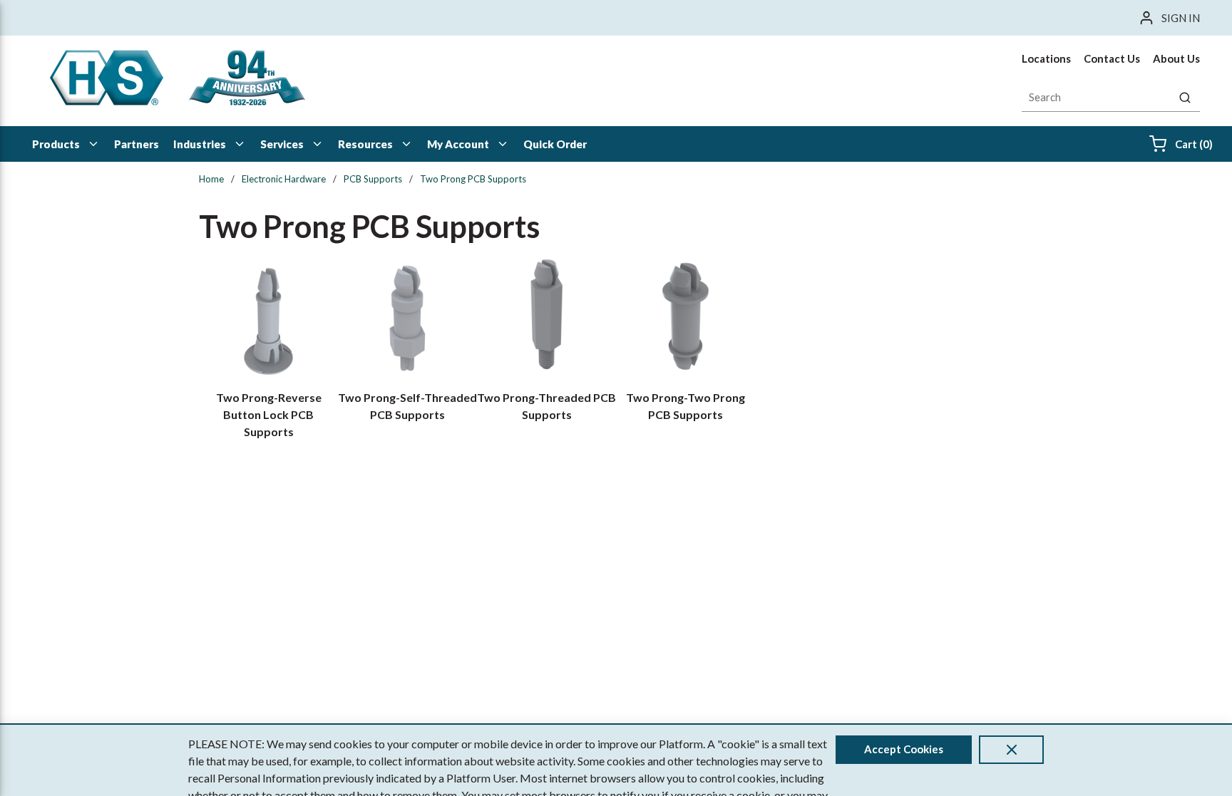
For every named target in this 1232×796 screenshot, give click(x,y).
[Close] (1011, 749)
